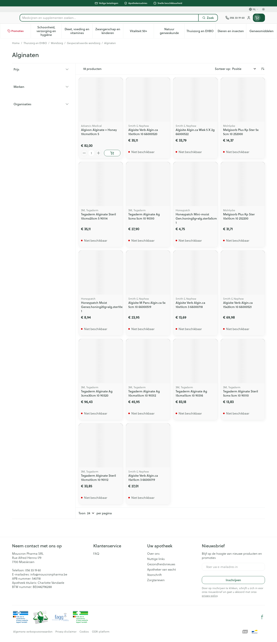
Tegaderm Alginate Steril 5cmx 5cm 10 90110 (240, 393)
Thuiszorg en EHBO (35, 43)
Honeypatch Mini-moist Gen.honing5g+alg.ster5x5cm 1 (196, 218)
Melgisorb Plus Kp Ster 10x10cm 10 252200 (239, 216)
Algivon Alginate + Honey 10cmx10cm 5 (99, 132)
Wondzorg (57, 43)
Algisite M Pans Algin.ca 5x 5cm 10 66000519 (146, 304)
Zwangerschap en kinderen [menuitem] (109, 31)
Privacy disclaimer (66, 631)
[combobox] (109, 18)
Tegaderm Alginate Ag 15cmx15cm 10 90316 (191, 393)
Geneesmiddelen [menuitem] (263, 32)
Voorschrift (154, 575)
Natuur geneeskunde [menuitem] (172, 31)
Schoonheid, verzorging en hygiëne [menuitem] (49, 31)
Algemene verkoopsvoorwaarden (32, 631)
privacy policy (209, 596)
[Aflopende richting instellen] (262, 68)
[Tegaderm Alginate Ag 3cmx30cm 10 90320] (101, 361)
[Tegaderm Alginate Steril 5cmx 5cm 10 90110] (243, 361)
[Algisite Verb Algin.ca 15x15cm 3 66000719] (148, 445)
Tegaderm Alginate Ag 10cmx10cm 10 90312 (144, 393)
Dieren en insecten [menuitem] (232, 32)
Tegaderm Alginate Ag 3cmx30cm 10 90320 (96, 393)
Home (16, 43)
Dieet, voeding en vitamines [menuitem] (78, 31)
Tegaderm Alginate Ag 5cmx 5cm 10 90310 (144, 216)
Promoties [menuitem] (17, 31)
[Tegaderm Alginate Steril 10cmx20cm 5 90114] (101, 184)
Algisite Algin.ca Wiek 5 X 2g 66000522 (195, 132)
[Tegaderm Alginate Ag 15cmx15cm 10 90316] (195, 361)
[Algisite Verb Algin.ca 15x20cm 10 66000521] (243, 273)
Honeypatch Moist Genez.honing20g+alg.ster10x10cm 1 (105, 306)
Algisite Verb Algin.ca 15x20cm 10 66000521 (238, 304)
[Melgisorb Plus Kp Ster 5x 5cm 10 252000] (243, 100)
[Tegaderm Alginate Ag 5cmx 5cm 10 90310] (148, 184)
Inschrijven (233, 580)
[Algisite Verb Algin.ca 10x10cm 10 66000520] (148, 100)
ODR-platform (100, 631)
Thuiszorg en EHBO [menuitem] (201, 32)
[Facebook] (262, 617)
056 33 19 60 (33, 570)
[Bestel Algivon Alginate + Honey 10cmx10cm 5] (112, 153)
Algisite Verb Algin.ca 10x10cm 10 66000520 (143, 132)
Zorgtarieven (156, 580)
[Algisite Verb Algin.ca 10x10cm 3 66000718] (195, 273)
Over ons (153, 554)
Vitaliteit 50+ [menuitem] (142, 32)
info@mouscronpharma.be (48, 574)
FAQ (96, 554)
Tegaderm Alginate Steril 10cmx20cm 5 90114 (98, 216)
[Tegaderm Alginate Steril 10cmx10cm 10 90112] (101, 445)
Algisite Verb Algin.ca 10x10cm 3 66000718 (190, 304)
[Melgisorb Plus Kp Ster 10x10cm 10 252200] (243, 184)
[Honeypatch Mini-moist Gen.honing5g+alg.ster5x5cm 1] (195, 184)
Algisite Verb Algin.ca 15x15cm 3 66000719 (143, 477)
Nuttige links (156, 559)
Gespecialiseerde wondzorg (83, 43)
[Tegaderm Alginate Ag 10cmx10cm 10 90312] (148, 361)
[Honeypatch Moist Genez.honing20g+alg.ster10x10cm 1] (101, 273)
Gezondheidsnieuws (161, 564)
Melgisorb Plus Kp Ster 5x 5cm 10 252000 (241, 132)
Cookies (84, 631)
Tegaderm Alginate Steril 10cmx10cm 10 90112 (98, 477)
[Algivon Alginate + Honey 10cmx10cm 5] (101, 100)
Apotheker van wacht (161, 569)
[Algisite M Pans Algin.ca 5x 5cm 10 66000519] (148, 273)
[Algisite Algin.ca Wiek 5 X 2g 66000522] (195, 100)
